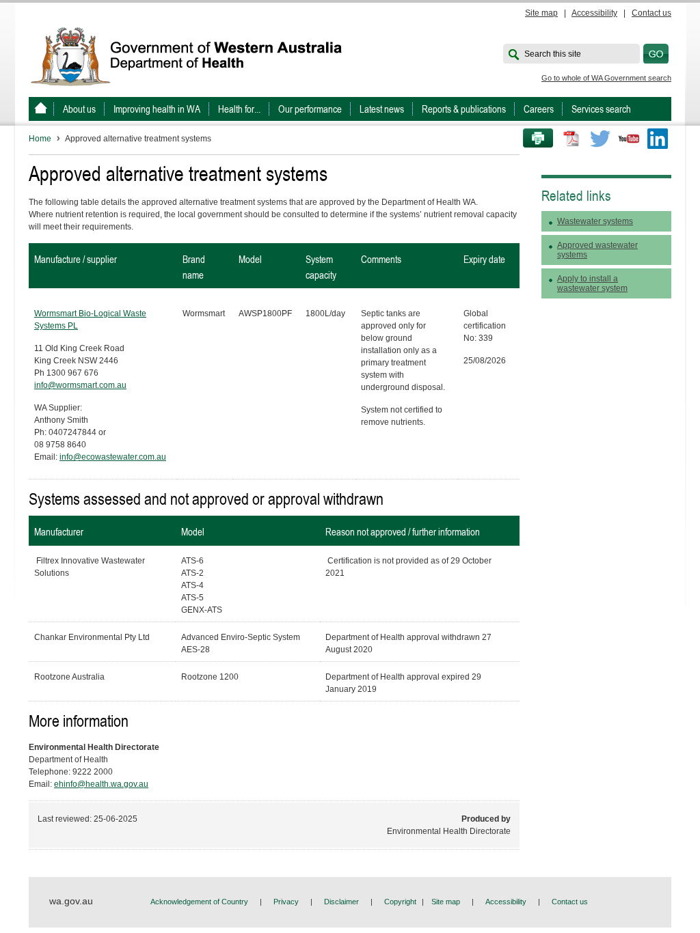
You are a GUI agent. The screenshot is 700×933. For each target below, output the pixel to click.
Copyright (400, 901)
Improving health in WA (156, 109)
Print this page (533, 138)
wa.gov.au (71, 900)
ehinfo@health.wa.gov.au (101, 784)
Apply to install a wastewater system (592, 283)
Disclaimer (341, 901)
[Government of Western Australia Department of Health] (195, 55)
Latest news (382, 109)
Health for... (239, 109)
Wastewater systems (595, 221)
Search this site (552, 54)
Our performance (310, 109)
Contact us (651, 13)
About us (79, 109)
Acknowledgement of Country (199, 901)
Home (40, 138)
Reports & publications (464, 109)
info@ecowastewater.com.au (112, 457)
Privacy (286, 901)
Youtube (629, 138)
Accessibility (594, 13)
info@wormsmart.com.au (80, 385)
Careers (539, 109)
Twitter (600, 138)
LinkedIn (657, 138)
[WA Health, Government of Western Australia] (41, 109)
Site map (541, 13)
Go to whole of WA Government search (606, 78)
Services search (601, 109)
